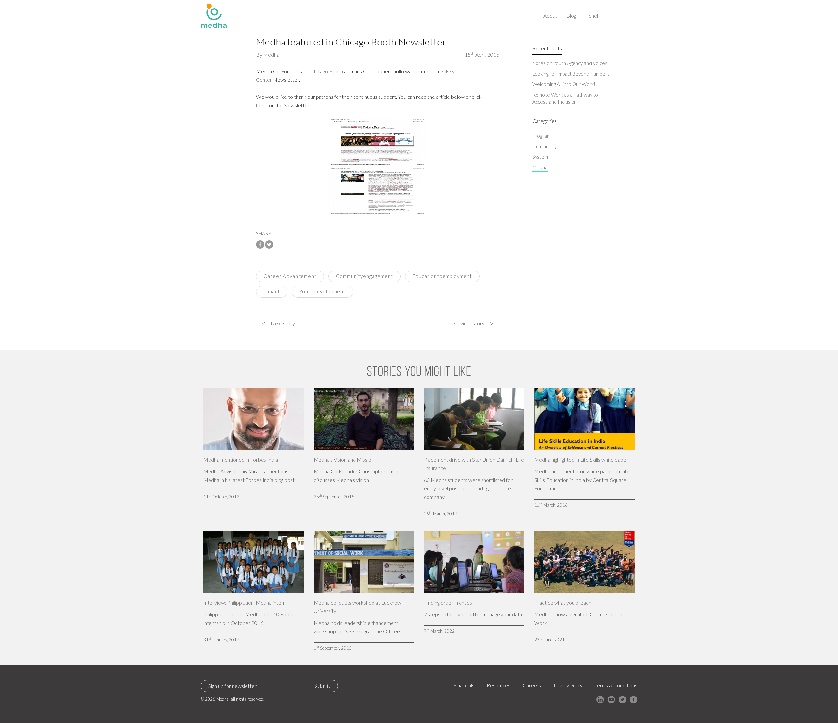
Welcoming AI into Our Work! (563, 84)
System (540, 157)
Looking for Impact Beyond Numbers (571, 74)
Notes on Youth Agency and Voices (569, 63)
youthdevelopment (322, 291)
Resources (498, 685)
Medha (271, 54)
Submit (322, 686)
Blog (571, 15)
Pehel (591, 15)
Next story (278, 323)
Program (541, 136)
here (261, 105)
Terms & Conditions (616, 685)
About (550, 15)
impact (272, 291)
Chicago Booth (326, 71)
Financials (464, 685)
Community (544, 146)
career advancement (290, 276)
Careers (532, 685)
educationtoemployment (442, 276)
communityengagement (364, 276)
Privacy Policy (568, 685)
